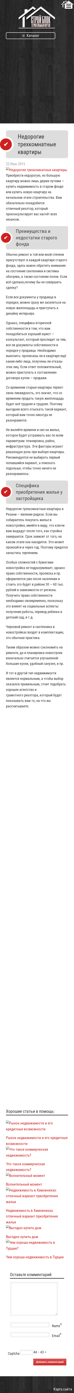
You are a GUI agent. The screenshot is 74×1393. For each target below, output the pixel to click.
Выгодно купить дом (22, 1236)
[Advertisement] (37, 79)
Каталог (32, 35)
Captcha (14, 1353)
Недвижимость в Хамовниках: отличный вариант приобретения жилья (32, 1216)
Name (56, 1326)
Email (56, 1336)
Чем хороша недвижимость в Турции (35, 1257)
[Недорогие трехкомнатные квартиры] (36, 170)
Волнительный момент (24, 1184)
